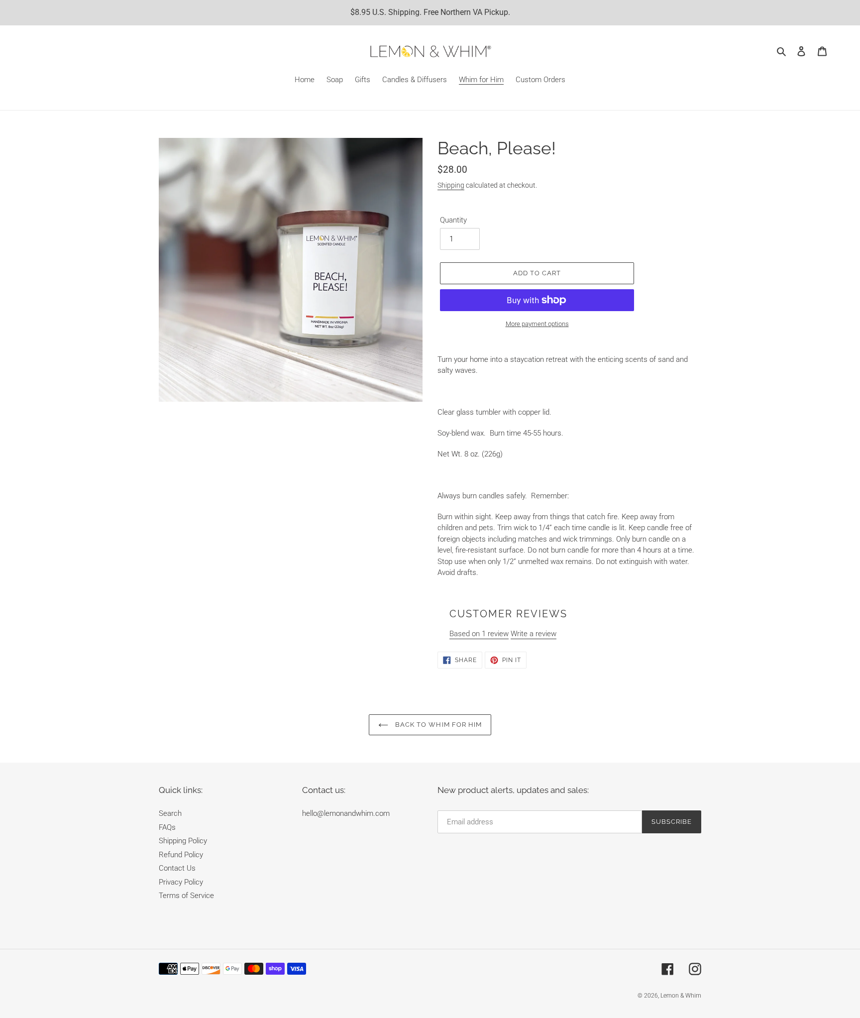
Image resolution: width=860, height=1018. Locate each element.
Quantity (453, 220)
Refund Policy (181, 854)
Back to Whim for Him (437, 724)
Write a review (533, 633)
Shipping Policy (183, 840)
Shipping (450, 185)
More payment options (537, 324)
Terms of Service (186, 895)
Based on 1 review (479, 633)
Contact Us (177, 868)
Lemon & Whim (680, 995)
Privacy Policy (181, 882)
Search (170, 813)
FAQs (167, 827)
